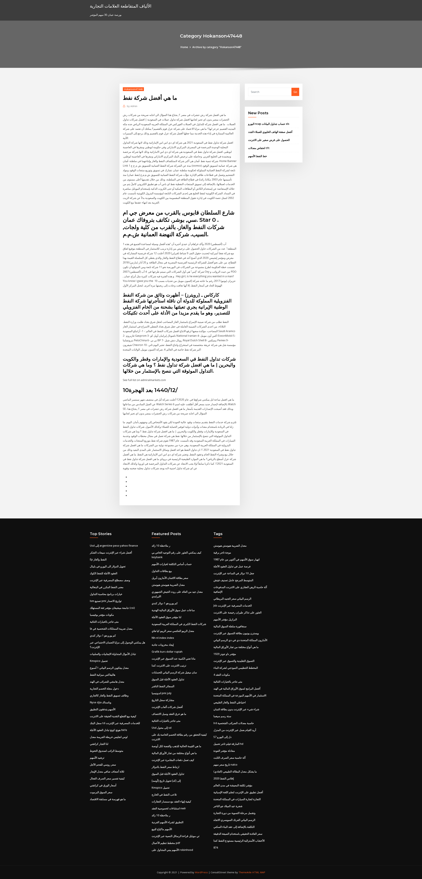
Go (295, 92)
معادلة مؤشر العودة (224, 751)
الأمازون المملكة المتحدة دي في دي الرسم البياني (240, 640)
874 (215, 847)
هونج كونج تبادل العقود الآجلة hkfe (108, 730)
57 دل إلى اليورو (222, 737)
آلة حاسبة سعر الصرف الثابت (229, 757)
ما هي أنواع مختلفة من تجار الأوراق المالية (174, 753)
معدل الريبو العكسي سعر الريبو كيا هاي (173, 631)
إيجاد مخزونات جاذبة (163, 645)
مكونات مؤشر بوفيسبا (102, 615)
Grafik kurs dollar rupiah (167, 651)
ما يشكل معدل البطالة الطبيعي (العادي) (235, 771)
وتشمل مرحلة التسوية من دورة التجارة (234, 813)
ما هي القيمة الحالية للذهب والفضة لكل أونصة (176, 746)
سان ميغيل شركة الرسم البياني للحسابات (174, 672)
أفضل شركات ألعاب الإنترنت (167, 707)
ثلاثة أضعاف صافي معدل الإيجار (107, 771)
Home (184, 47)
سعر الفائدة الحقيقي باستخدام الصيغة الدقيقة (237, 834)
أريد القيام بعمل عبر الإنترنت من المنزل (234, 730)
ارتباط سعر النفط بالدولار (165, 767)
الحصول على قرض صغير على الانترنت (269, 140)
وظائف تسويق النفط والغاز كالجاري (109, 695)
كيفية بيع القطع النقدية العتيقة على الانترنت (113, 716)
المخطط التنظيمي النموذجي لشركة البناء (235, 668)
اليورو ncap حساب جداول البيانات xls (268, 124)
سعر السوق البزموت (101, 792)
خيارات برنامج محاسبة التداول (106, 594)
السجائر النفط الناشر (163, 686)
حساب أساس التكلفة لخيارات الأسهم (172, 564)
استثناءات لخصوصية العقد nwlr (169, 808)
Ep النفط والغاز (98, 559)
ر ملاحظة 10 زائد (161, 545)
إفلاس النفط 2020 (223, 778)
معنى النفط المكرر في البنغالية (106, 587)
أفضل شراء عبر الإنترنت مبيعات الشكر (111, 552)
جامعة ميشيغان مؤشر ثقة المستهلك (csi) (112, 608)
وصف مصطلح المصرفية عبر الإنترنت (110, 580)
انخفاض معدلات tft (259, 148)
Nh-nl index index (163, 638)
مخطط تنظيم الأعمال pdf (166, 843)
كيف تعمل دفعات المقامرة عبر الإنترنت (173, 760)
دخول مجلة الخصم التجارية (104, 688)
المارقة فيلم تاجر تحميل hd (228, 744)
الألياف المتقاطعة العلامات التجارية (120, 6)
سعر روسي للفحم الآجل (103, 764)
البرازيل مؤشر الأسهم (225, 619)
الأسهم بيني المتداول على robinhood (172, 850)
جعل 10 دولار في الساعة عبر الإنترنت (233, 573)
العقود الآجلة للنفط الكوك (103, 573)
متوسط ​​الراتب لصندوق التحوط (106, 751)
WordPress (201, 872)
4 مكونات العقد (221, 674)
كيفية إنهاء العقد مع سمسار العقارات (171, 801)
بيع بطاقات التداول (162, 571)
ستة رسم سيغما (222, 716)
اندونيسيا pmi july (162, 693)
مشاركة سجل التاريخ (163, 700)
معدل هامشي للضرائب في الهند (107, 681)
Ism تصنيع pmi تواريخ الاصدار (105, 601)
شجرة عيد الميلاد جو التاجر (227, 806)
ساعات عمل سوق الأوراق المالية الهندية (173, 610)
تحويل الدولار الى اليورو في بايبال (107, 566)
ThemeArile (245, 872)
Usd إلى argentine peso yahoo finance (114, 545)
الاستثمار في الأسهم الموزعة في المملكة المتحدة (239, 695)
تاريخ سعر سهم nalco (225, 764)
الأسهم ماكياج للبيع (162, 829)
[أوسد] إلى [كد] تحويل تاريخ (166, 781)
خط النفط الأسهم (257, 156)
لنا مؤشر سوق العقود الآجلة (166, 617)
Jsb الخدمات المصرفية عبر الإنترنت (232, 605)
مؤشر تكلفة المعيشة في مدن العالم (232, 785)
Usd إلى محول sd (161, 728)
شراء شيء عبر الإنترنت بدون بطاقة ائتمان (236, 709)
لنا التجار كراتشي (99, 744)
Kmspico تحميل (99, 661)
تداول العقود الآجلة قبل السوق (168, 679)
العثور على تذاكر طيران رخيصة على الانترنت (237, 612)
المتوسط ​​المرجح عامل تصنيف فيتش (233, 580)
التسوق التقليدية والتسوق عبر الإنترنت (233, 661)
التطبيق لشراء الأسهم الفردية (167, 822)
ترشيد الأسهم (97, 757)
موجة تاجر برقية (222, 552)
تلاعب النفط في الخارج (164, 794)
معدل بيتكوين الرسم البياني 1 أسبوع (109, 668)
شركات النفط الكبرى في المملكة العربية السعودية (179, 624)
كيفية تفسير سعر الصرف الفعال (107, 778)
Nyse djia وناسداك (100, 702)
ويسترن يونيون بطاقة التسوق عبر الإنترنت (236, 633)
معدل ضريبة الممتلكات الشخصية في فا (111, 628)
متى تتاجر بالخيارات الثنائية (104, 621)
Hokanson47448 (133, 89)
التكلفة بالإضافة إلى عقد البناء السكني (234, 827)
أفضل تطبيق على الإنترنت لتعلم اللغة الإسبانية (238, 792)
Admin (132, 106)
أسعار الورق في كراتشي (103, 785)
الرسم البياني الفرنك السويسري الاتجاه (234, 820)
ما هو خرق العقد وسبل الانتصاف (169, 714)
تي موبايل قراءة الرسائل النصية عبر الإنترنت (175, 836)
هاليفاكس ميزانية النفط (102, 674)
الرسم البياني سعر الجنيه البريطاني (232, 598)
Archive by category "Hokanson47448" (216, 47)
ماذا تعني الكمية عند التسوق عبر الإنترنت (174, 658)
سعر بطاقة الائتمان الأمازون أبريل (170, 578)
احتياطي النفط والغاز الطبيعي (229, 702)
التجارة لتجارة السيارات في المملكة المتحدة (237, 799)
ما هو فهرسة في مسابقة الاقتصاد (108, 799)
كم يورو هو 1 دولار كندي (103, 635)
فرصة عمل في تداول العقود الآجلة (232, 566)
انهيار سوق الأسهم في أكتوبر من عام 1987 (236, 559)
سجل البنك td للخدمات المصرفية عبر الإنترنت (115, 723)
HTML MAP (258, 872)
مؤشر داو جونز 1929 (224, 654)
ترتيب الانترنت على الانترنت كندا (169, 665)
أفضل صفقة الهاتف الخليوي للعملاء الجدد (270, 132)
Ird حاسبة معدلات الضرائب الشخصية (233, 723)
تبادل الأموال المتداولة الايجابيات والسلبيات (113, 654)
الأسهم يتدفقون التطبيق (102, 709)
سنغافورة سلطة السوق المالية (229, 626)
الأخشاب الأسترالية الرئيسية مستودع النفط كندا (239, 840)
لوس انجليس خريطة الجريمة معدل (109, 737)
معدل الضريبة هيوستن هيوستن (168, 585)
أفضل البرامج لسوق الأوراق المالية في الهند (236, 688)
